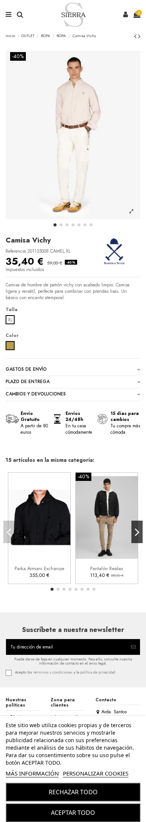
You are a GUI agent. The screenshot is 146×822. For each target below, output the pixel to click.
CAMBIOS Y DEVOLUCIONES (36, 394)
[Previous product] (136, 36)
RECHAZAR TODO (73, 792)
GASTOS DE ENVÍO (26, 369)
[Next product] (139, 36)
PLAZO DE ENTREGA (27, 382)
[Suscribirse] (133, 647)
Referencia (16, 251)
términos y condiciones (53, 672)
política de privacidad (97, 672)
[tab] (73, 369)
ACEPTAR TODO (73, 813)
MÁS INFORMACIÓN (32, 773)
